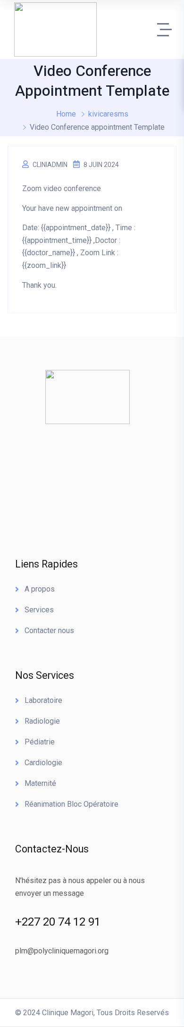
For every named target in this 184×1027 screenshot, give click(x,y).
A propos (40, 588)
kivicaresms (108, 113)
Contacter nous (49, 630)
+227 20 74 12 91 (57, 921)
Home (66, 113)
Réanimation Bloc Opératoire (71, 804)
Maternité (40, 783)
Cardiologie (43, 762)
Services (39, 609)
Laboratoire (43, 700)
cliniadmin (50, 164)
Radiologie (42, 721)
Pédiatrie (40, 741)
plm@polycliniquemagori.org (62, 950)
